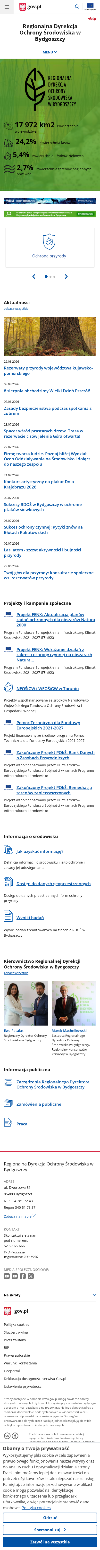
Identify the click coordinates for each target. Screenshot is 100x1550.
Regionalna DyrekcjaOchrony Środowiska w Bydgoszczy (50, 32)
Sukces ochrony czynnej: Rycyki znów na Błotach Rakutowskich (43, 529)
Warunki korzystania (20, 1363)
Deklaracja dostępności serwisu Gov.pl (35, 1378)
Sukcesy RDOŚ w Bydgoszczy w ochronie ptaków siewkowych (43, 507)
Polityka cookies (16, 1324)
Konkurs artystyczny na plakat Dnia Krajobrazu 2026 (39, 484)
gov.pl (21, 1311)
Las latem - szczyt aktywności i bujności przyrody (42, 552)
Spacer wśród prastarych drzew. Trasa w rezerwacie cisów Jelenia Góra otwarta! (43, 433)
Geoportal (12, 1371)
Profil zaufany (15, 1340)
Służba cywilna (16, 1332)
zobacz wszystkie (16, 308)
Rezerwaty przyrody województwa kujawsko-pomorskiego (48, 370)
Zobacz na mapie (20, 1216)
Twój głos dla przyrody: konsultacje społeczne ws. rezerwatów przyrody (49, 575)
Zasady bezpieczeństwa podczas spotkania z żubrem (48, 411)
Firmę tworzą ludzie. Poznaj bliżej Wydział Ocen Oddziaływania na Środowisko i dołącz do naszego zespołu (47, 459)
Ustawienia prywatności (23, 1386)
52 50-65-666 (14, 1245)
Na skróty (12, 1295)
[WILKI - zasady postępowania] (50, 201)
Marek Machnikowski (69, 1030)
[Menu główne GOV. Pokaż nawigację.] (7, 7)
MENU (48, 52)
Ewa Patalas (14, 1030)
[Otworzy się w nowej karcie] (7, 1276)
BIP (6, 1347)
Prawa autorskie (17, 1355)
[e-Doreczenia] (50, 214)
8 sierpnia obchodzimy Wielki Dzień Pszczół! (47, 391)
